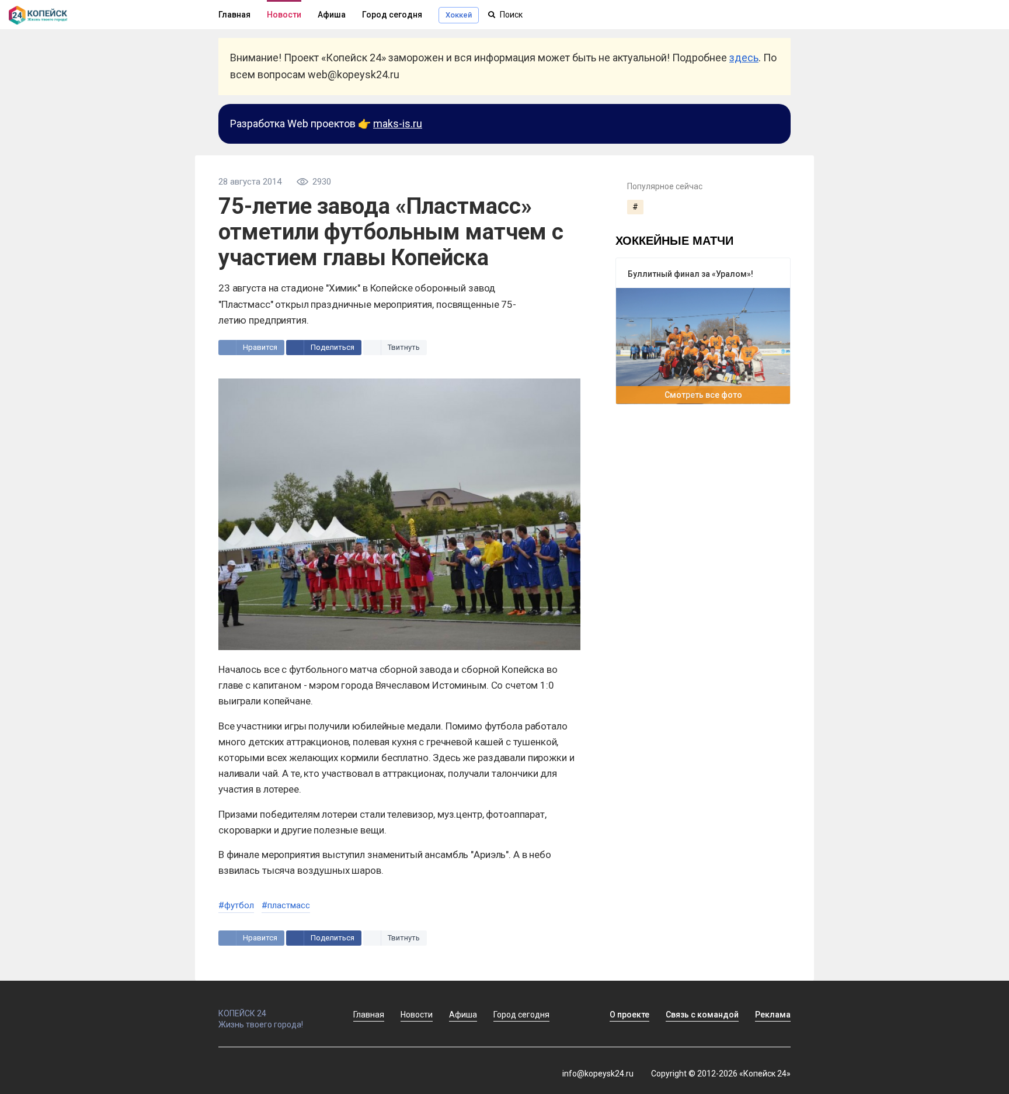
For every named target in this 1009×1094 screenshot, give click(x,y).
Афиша (332, 14)
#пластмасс (286, 905)
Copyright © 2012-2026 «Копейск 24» (721, 1073)
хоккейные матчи (674, 239)
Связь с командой (702, 1014)
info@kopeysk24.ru (598, 1073)
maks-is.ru (397, 123)
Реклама (773, 1014)
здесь (744, 57)
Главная (234, 14)
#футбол (236, 905)
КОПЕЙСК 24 (242, 1013)
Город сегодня (392, 14)
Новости (284, 14)
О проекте (629, 1014)
